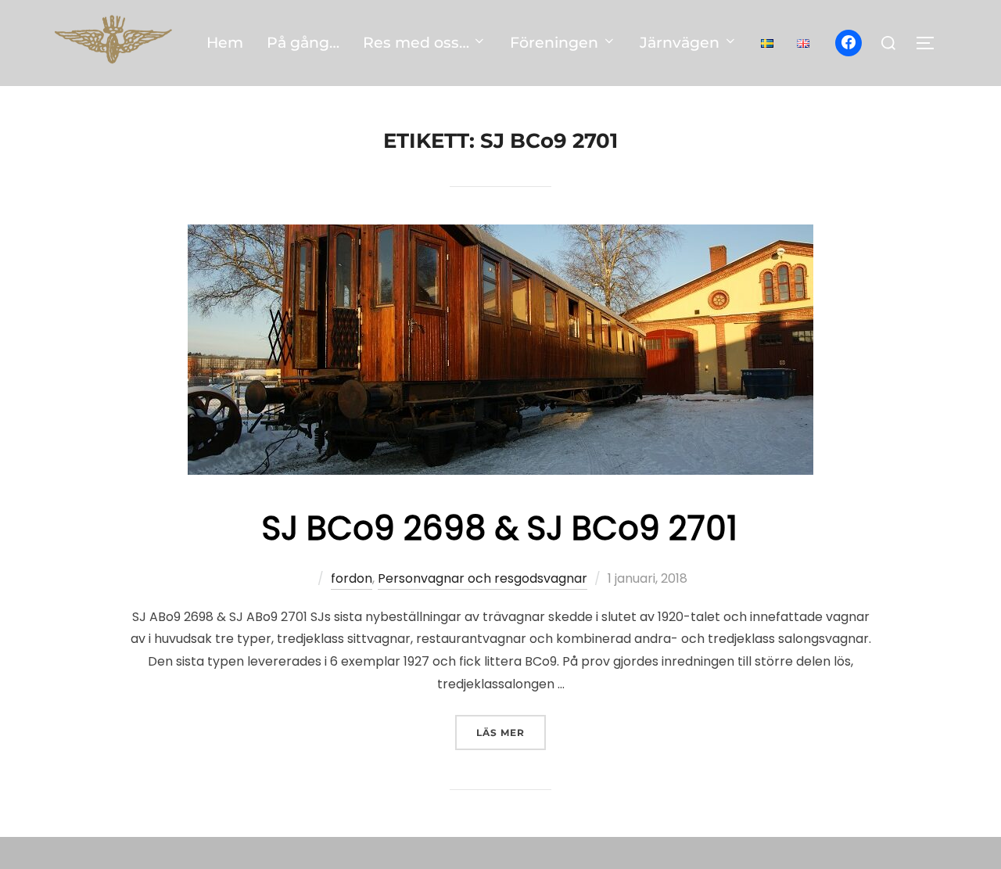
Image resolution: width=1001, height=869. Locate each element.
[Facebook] (848, 43)
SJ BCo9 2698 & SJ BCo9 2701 (499, 528)
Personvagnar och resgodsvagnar (482, 578)
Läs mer (511, 732)
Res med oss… (416, 43)
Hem (224, 43)
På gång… (303, 43)
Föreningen (554, 43)
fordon (351, 578)
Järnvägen (679, 43)
